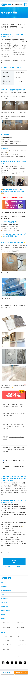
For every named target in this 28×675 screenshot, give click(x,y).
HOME (2, 582)
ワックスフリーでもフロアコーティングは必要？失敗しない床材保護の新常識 (13, 449)
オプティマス (19, 649)
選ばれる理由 (4, 586)
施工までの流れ (4, 598)
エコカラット (5, 653)
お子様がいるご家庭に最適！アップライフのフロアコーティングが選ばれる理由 (13, 426)
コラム (2, 594)
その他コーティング (7, 657)
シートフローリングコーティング (22, 644)
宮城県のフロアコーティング (22, 622)
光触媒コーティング (7, 649)
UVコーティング (20, 636)
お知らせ (3, 614)
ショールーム (4, 602)
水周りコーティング (21, 653)
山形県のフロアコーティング (22, 628)
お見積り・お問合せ (5, 610)
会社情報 (3, 618)
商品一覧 (3, 632)
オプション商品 (20, 657)
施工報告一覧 (14, 561)
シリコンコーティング (21, 640)
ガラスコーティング (7, 640)
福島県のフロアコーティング (8, 622)
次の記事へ (20, 566)
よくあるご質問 (4, 606)
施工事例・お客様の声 (6, 590)
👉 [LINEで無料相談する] (9, 236)
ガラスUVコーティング (7, 636)
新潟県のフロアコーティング (8, 628)
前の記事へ (8, 566)
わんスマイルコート (7, 644)
